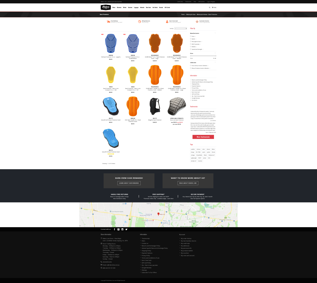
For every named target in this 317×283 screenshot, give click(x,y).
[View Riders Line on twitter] (126, 229)
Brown (213, 152)
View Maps (117, 238)
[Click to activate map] (158, 214)
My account (182, 234)
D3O (209, 158)
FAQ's (143, 241)
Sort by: (172, 28)
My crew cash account (187, 255)
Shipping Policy (195, 84)
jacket (208, 152)
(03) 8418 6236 (107, 262)
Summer (200, 161)
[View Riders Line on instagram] (122, 229)
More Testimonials (203, 137)
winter (204, 158)
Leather (193, 149)
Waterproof (211, 155)
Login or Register (211, 1)
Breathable (199, 155)
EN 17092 (198, 152)
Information (193, 75)
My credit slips (185, 243)
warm (203, 152)
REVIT (199, 158)
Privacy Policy (195, 88)
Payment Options (196, 86)
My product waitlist (187, 251)
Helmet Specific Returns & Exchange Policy (202, 82)
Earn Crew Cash (196, 92)
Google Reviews (196, 98)
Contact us (145, 243)
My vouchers (185, 253)
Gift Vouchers (201, 1)
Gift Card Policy (195, 94)
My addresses (185, 246)
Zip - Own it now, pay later (198, 96)
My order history (186, 238)
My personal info (186, 248)
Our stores (194, 100)
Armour (198, 149)
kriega (192, 152)
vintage (193, 155)
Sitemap (144, 270)
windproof (193, 161)
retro (203, 149)
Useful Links (180, 1)
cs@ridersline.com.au (113, 265)
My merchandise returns (188, 241)
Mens (213, 149)
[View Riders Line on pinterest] (118, 229)
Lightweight (194, 158)
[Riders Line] (106, 5)
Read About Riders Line (188, 183)
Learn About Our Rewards (129, 183)
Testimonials (188, 1)
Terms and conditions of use (199, 90)
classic (208, 149)
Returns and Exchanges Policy (199, 80)
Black (205, 155)
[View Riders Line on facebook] (114, 229)
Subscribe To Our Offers (149, 272)
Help (195, 1)
